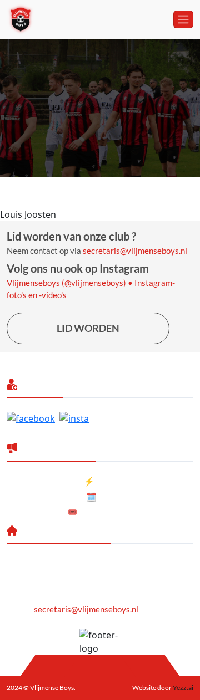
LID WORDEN (88, 328)
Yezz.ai (182, 687)
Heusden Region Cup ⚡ (50, 481)
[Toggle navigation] (183, 19)
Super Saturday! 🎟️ (42, 512)
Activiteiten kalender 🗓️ (52, 497)
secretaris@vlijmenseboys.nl (135, 251)
